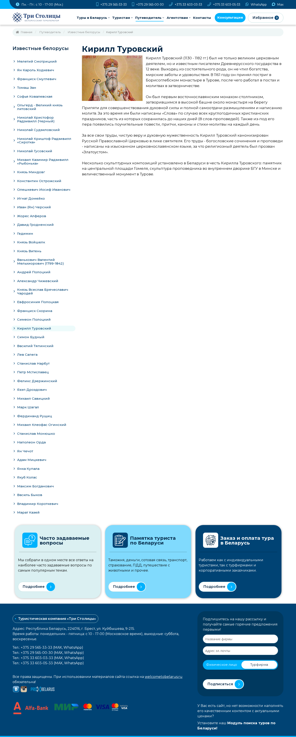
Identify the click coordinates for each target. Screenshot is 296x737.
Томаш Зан (26, 88)
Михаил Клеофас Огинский (41, 425)
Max (279, 4)
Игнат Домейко (31, 198)
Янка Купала (28, 469)
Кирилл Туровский (34, 328)
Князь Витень (29, 251)
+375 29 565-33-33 (113, 4)
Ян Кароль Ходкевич (35, 70)
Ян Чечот (25, 451)
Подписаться (220, 684)
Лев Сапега (27, 354)
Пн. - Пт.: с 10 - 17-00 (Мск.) (42, 4)
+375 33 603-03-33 (188, 4)
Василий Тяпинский (35, 346)
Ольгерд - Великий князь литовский (40, 107)
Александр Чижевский (37, 281)
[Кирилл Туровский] (112, 78)
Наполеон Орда (31, 442)
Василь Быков (29, 495)
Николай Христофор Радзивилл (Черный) (36, 119)
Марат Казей (28, 512)
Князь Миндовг (31, 172)
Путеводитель (148, 18)
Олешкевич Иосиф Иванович (43, 189)
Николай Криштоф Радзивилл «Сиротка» (44, 140)
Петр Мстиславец (33, 372)
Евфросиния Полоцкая (38, 302)
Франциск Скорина (34, 311)
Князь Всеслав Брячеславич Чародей (42, 291)
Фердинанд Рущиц (34, 416)
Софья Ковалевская (34, 96)
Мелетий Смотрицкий (37, 61)
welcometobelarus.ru (163, 677)
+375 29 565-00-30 (149, 4)
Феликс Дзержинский (37, 381)
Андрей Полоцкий (33, 272)
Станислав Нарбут (33, 363)
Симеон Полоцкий (34, 319)
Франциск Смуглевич (36, 79)
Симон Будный (30, 337)
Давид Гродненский (35, 225)
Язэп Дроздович (32, 390)
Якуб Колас (27, 477)
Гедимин (25, 233)
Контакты (202, 18)
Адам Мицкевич (31, 460)
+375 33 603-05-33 (226, 4)
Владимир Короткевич (37, 504)
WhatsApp (258, 4)
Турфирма (259, 665)
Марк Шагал (28, 407)
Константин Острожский (39, 181)
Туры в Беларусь (92, 18)
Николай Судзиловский (38, 130)
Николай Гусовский (34, 151)
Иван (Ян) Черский (34, 207)
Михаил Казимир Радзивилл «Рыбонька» (42, 161)
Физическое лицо (221, 665)
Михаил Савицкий (33, 398)
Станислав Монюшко (36, 434)
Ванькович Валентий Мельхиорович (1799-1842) (40, 261)
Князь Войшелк (31, 242)
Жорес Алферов (31, 216)
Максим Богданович (35, 486)
